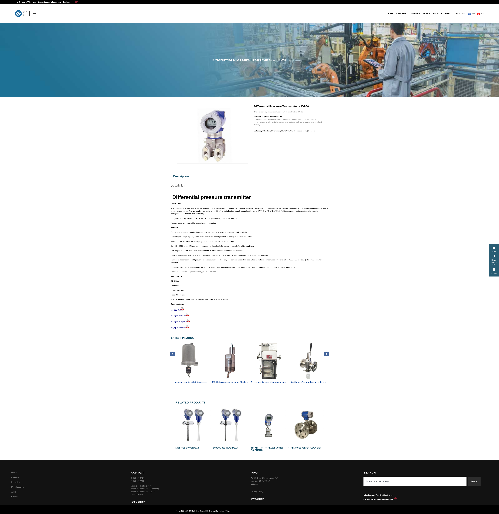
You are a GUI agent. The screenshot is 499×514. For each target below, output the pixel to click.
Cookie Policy (137, 494)
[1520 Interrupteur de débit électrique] (218, 360)
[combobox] (415, 481)
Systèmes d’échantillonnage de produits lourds (258, 382)
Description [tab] (181, 176)
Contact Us (459, 13)
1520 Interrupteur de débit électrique (218, 382)
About (436, 13)
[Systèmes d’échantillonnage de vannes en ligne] (297, 360)
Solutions (401, 13)
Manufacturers (419, 13)
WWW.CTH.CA (257, 499)
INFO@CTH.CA (138, 502)
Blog (447, 13)
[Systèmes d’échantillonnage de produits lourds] (257, 360)
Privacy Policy (257, 492)
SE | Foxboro (309, 131)
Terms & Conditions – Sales (143, 492)
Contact (14, 497)
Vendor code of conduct (141, 486)
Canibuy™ (222, 511)
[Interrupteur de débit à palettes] (179, 360)
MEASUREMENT (288, 131)
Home (390, 13)
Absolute (266, 131)
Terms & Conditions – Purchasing (145, 489)
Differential (275, 131)
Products (15, 477)
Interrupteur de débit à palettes (179, 382)
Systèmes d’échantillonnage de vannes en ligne (297, 382)
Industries (15, 482)
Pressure (299, 131)
